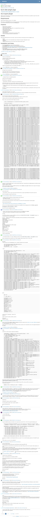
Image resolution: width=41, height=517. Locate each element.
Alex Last (13, 393)
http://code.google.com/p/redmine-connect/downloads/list (31, 484)
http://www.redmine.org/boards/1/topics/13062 (10, 410)
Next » (13, 513)
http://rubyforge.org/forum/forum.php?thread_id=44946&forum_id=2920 (14, 203)
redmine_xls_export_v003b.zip (8, 188)
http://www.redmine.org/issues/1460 (12, 477)
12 (11, 513)
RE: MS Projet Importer (5, 472)
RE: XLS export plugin (5, 55)
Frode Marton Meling (15, 94)
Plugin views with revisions (12, 46)
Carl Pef (13, 453)
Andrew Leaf (14, 412)
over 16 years (10, 7)
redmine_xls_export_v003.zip (6, 51)
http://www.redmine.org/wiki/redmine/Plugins (25, 47)
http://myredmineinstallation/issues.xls (14, 497)
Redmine (17, 516)
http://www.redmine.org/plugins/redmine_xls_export (10, 11)
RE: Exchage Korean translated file (7, 68)
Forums (2, 4)
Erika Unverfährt (14, 209)
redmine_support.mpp (7, 451)
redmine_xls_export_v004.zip (8, 392)
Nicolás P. (13, 420)
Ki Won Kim (14, 55)
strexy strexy (14, 493)
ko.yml (5, 67)
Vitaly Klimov (6, 7)
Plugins (5, 4)
